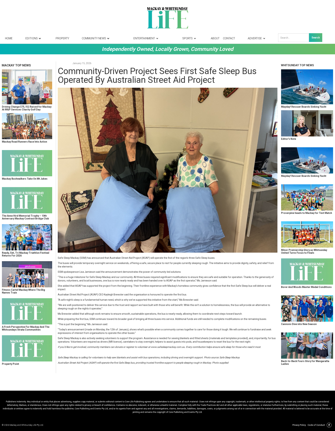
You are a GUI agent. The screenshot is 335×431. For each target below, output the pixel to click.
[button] (34, 38)
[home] (167, 17)
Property (62, 38)
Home (9, 38)
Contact (229, 38)
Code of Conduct (316, 425)
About (215, 38)
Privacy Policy (299, 425)
